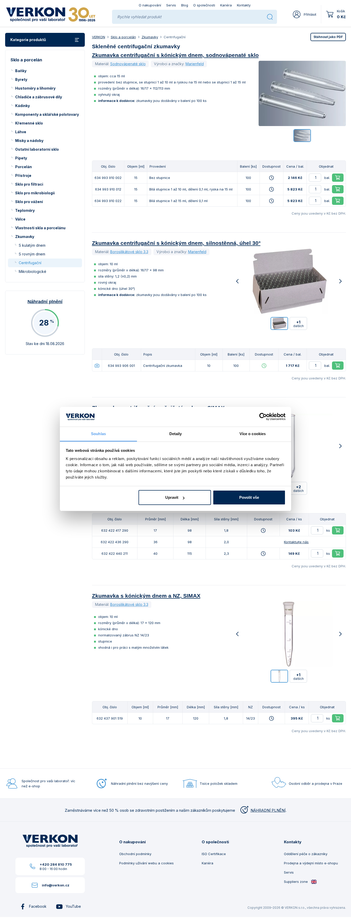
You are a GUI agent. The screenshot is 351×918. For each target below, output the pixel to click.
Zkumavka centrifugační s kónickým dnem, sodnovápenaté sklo (175, 55)
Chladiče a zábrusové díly (38, 97)
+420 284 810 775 (56, 864)
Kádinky (22, 105)
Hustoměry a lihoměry (35, 88)
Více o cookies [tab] (252, 434)
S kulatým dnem (32, 245)
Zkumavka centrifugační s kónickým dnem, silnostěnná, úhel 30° (176, 243)
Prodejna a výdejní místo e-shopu (311, 863)
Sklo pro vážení (29, 201)
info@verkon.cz (55, 885)
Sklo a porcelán (123, 37)
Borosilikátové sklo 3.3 (129, 252)
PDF (328, 37)
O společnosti (204, 5)
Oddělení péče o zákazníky (305, 854)
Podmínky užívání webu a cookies (146, 863)
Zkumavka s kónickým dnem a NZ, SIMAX (146, 596)
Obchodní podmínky (135, 854)
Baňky (20, 71)
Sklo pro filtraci (29, 184)
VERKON (98, 37)
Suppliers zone (296, 881)
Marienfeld (195, 64)
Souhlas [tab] (98, 434)
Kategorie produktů (28, 39)
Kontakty (244, 5)
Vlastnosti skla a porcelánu (40, 228)
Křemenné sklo (29, 123)
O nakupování (150, 5)
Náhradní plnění (44, 301)
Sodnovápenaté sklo (128, 64)
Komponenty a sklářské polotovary (47, 114)
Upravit (171, 497)
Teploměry (25, 210)
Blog (184, 5)
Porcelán (23, 167)
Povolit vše (249, 497)
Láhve (20, 132)
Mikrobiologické (32, 271)
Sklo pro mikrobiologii (35, 193)
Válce (20, 219)
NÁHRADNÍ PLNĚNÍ (268, 810)
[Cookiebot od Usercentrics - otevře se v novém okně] (263, 417)
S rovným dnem (32, 254)
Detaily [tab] (175, 434)
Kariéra (226, 5)
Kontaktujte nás (296, 542)
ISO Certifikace (214, 854)
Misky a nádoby (29, 140)
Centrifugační (30, 263)
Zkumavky (24, 236)
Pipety (21, 158)
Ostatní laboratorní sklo (37, 149)
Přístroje (23, 175)
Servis (171, 5)
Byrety (21, 79)
